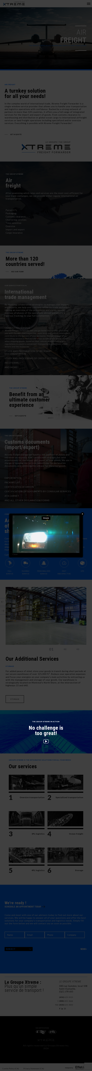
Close (15, 554)
